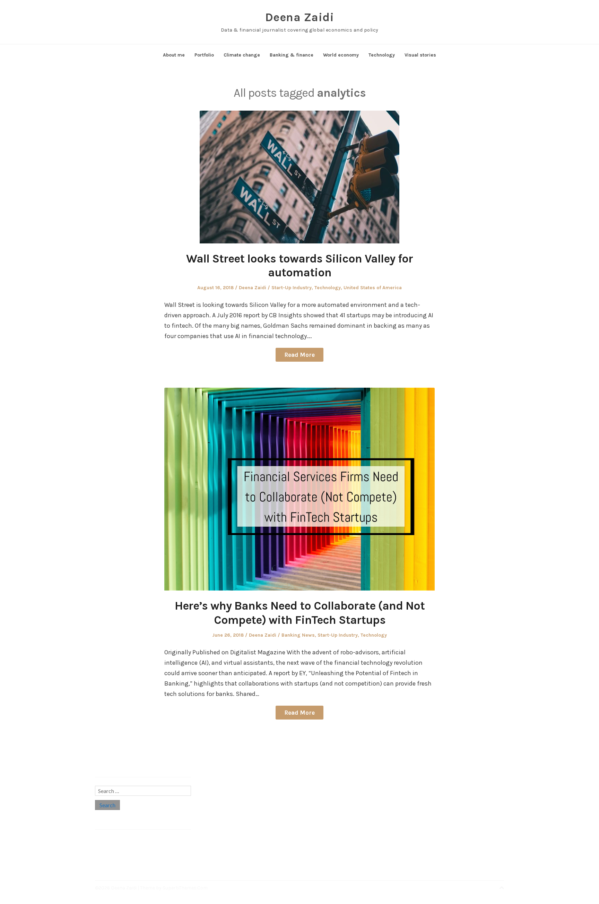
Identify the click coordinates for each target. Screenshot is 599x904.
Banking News (298, 635)
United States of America (373, 288)
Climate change (242, 55)
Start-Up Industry (291, 288)
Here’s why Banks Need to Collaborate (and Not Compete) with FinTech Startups (300, 613)
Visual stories (420, 55)
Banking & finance (291, 55)
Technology (381, 55)
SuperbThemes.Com (185, 888)
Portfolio (204, 55)
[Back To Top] (501, 888)
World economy (341, 55)
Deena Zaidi (299, 17)
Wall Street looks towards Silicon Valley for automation (299, 266)
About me (174, 55)
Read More (299, 354)
